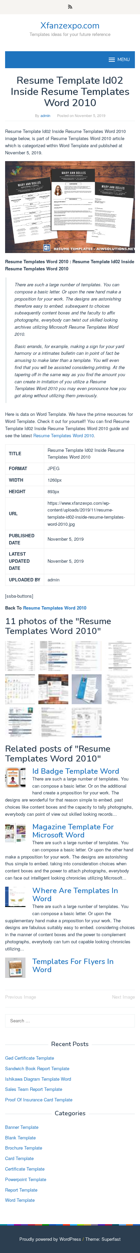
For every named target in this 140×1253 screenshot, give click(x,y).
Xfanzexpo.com (70, 26)
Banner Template (21, 1127)
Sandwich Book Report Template (37, 1068)
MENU (124, 60)
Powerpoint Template (25, 1179)
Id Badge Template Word (75, 771)
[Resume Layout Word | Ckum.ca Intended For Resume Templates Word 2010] (120, 656)
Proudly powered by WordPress (50, 1239)
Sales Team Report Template (33, 1089)
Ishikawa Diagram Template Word (38, 1079)
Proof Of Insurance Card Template (38, 1099)
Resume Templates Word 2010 (63, 435)
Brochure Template (23, 1147)
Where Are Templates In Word (75, 895)
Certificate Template (25, 1168)
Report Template (21, 1190)
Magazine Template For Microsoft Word (73, 831)
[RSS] (70, 7)
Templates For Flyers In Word (73, 966)
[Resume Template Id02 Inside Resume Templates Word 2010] (53, 689)
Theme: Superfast (103, 1239)
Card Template (19, 1158)
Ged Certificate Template (29, 1058)
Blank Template (20, 1137)
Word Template (20, 1200)
